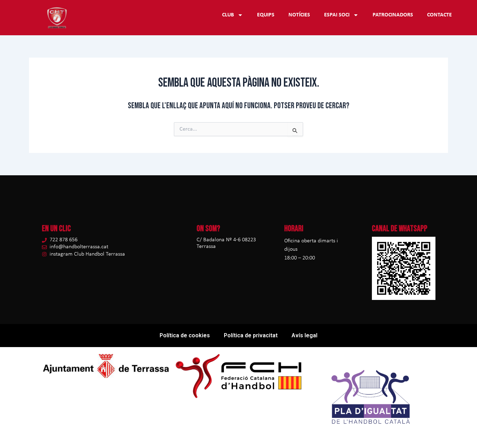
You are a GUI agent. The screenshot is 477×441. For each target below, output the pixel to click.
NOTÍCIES (299, 15)
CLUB (228, 15)
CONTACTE (439, 15)
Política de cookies (185, 335)
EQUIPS (265, 15)
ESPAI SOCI (337, 15)
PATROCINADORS (393, 15)
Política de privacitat (251, 335)
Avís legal (304, 335)
